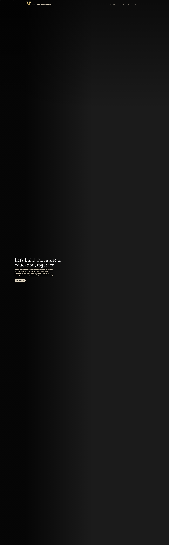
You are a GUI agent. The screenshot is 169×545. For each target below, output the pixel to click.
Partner (136, 4)
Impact (119, 4)
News (142, 4)
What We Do (112, 4)
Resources (130, 4)
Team (124, 4)
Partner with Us (20, 280)
